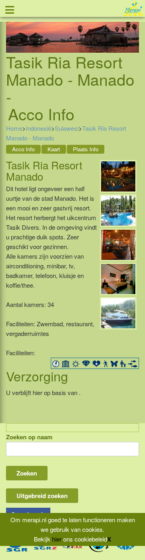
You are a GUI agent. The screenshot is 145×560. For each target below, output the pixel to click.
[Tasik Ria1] (118, 209)
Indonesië (38, 128)
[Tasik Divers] (118, 312)
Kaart (54, 149)
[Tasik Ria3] (118, 243)
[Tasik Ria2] (118, 175)
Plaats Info (85, 149)
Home (14, 128)
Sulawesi (67, 128)
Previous (12, 27)
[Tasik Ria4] (118, 278)
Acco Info (23, 149)
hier (57, 539)
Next (133, 27)
